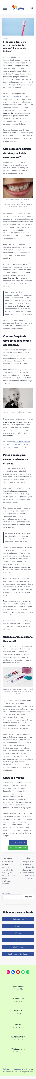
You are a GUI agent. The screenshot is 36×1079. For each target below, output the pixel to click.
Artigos (6, 39)
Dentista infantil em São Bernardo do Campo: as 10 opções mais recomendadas (16, 444)
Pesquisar (6, 893)
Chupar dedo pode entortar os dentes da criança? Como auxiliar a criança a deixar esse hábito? (27, 868)
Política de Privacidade (12, 1069)
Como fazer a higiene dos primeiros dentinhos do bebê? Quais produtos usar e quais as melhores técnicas (8, 871)
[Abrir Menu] (5, 8)
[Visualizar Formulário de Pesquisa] (32, 8)
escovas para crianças (12, 96)
